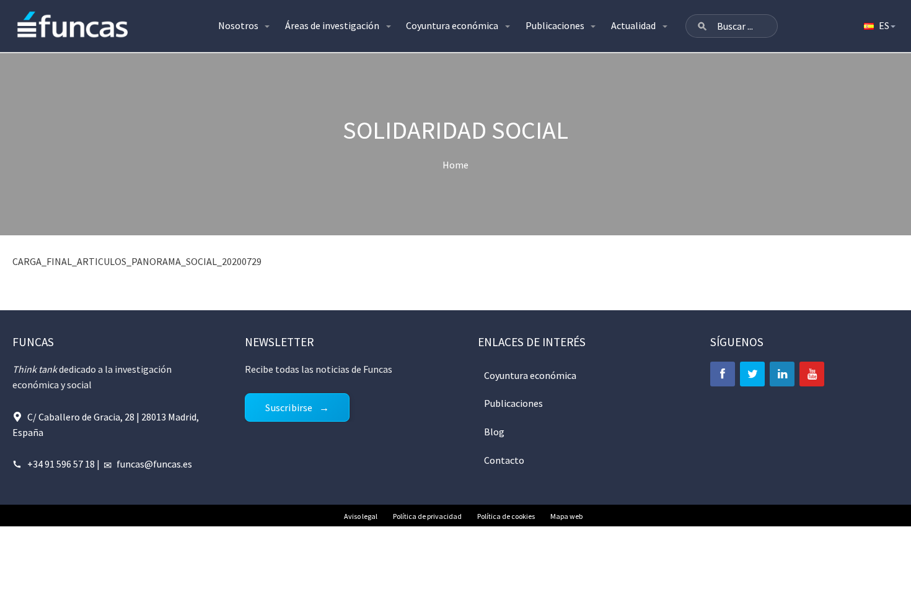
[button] (702, 26)
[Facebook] (722, 374)
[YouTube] (811, 374)
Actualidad (633, 25)
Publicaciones (555, 25)
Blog (494, 431)
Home (455, 165)
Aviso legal (360, 516)
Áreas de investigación (332, 25)
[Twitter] (752, 374)
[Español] (879, 26)
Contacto (504, 460)
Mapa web (566, 516)
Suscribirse (288, 407)
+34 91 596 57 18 (61, 464)
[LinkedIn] (782, 374)
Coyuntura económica (452, 25)
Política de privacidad (427, 516)
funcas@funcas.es (154, 464)
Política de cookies (506, 516)
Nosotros (238, 25)
